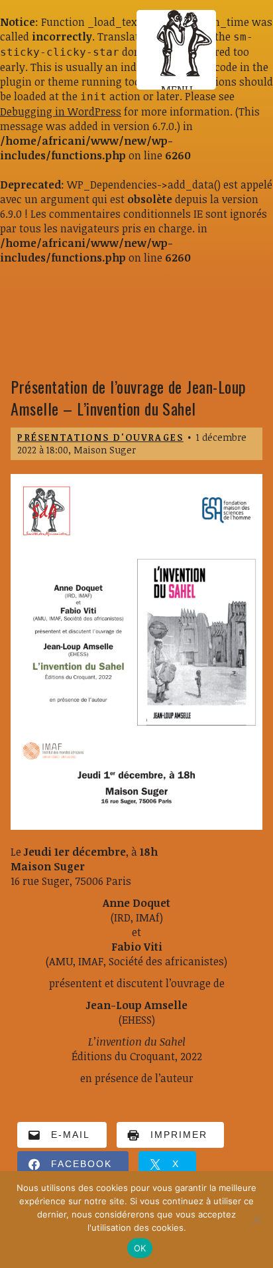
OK (140, 1248)
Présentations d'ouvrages (100, 437)
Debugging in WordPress (60, 111)
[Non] (256, 1219)
